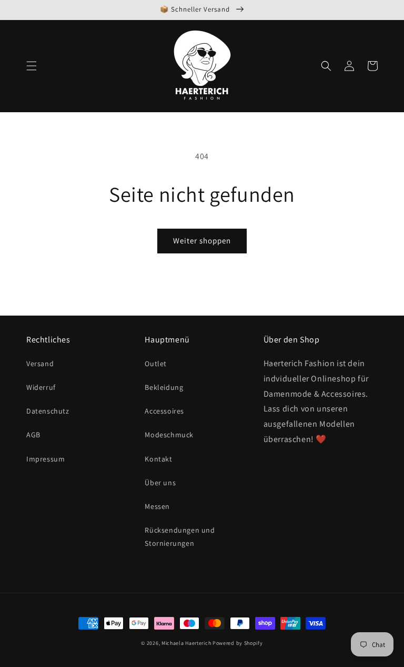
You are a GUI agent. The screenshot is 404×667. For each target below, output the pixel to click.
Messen (157, 506)
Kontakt (158, 459)
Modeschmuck (169, 434)
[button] (31, 65)
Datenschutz (47, 411)
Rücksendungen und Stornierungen (180, 536)
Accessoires (164, 411)
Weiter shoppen (202, 241)
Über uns (160, 482)
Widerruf (41, 387)
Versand (40, 363)
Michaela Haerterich (186, 643)
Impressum (45, 459)
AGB (33, 434)
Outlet (156, 363)
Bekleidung (164, 387)
